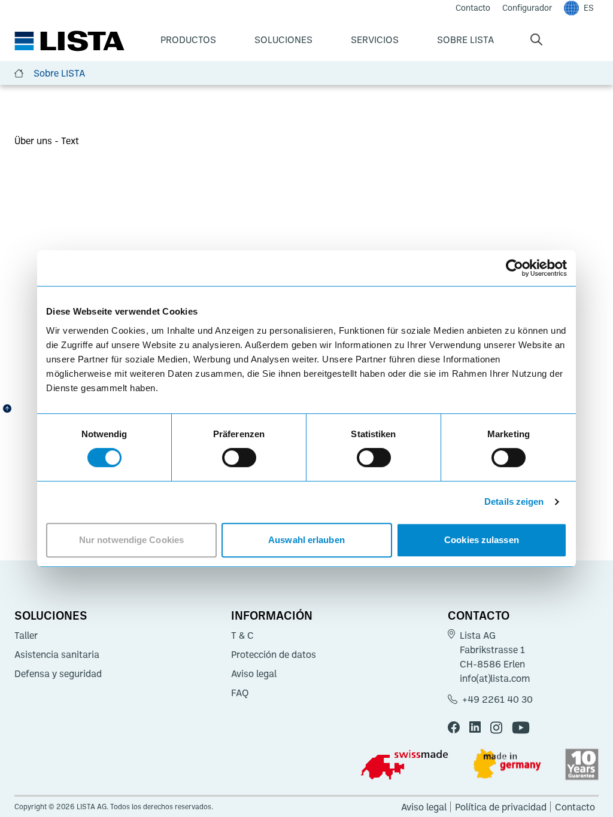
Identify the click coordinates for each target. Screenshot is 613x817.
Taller (26, 635)
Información (271, 615)
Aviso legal (254, 673)
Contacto (478, 615)
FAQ (240, 693)
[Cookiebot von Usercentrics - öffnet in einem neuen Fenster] (514, 268)
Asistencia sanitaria (56, 654)
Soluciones (283, 39)
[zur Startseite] (69, 41)
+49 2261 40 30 (497, 699)
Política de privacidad (501, 806)
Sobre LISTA (465, 39)
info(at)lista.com (495, 678)
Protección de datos (273, 654)
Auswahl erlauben (306, 540)
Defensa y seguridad (58, 673)
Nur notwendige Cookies (131, 540)
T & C (242, 635)
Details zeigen (514, 501)
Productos (188, 39)
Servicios (375, 39)
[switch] (239, 457)
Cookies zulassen (481, 540)
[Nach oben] (7, 408)
